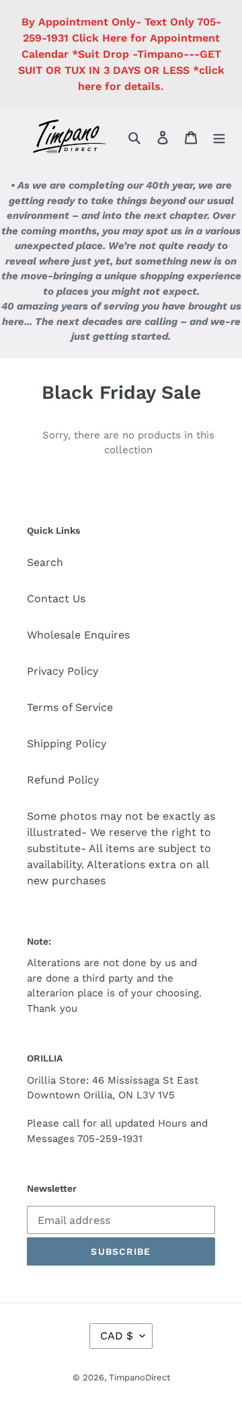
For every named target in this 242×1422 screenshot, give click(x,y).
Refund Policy (63, 779)
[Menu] (219, 137)
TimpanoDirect (139, 1377)
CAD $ (116, 1335)
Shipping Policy (66, 743)
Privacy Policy (62, 671)
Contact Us (56, 598)
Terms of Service (70, 707)
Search (45, 562)
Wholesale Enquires (78, 634)
